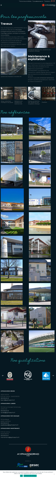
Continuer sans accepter (30, 475)
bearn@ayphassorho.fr (8, 400)
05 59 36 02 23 (5, 398)
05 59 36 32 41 (5, 435)
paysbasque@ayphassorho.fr (9, 425)
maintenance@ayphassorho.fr (10, 437)
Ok (21, 475)
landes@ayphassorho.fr (8, 412)
